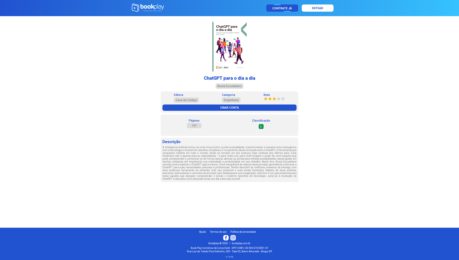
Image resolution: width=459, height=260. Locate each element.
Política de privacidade (243, 231)
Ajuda (202, 231)
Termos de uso (218, 231)
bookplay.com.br (241, 243)
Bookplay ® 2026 (218, 243)
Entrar (317, 8)
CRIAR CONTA (229, 107)
